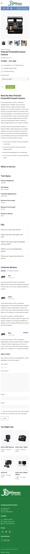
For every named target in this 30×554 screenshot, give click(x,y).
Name (3, 394)
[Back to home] (15, 3)
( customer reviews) (12, 271)
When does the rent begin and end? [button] (12, 236)
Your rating (4, 364)
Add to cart (10, 87)
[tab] (3, 43)
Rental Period (5, 75)
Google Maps (6, 540)
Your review (5, 371)
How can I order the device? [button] (11, 230)
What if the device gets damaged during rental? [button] (13, 243)
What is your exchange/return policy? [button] (11, 250)
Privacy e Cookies (5, 552)
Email (3, 403)
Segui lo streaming (22, 8)
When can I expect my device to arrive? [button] (12, 257)
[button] (1, 3)
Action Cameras (5, 49)
